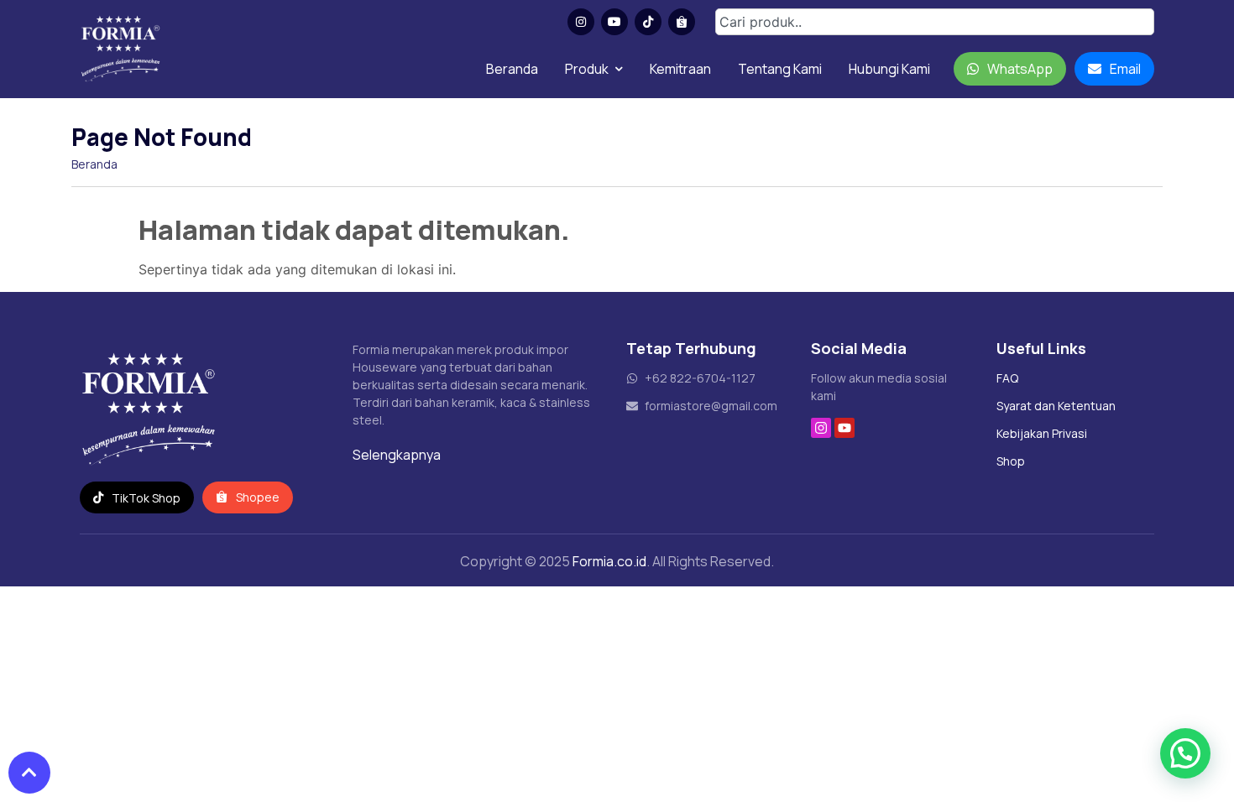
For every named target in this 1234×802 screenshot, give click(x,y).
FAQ (1007, 378)
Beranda (512, 69)
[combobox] (934, 21)
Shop (1010, 461)
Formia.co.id (609, 561)
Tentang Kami (780, 69)
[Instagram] (821, 428)
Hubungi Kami (889, 69)
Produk (587, 69)
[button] (1185, 753)
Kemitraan (680, 69)
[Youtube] (844, 428)
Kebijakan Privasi (1041, 433)
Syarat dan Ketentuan (1056, 406)
